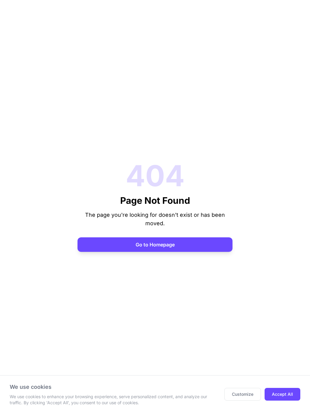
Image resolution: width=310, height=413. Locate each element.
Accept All (282, 394)
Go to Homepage (155, 245)
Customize (242, 394)
